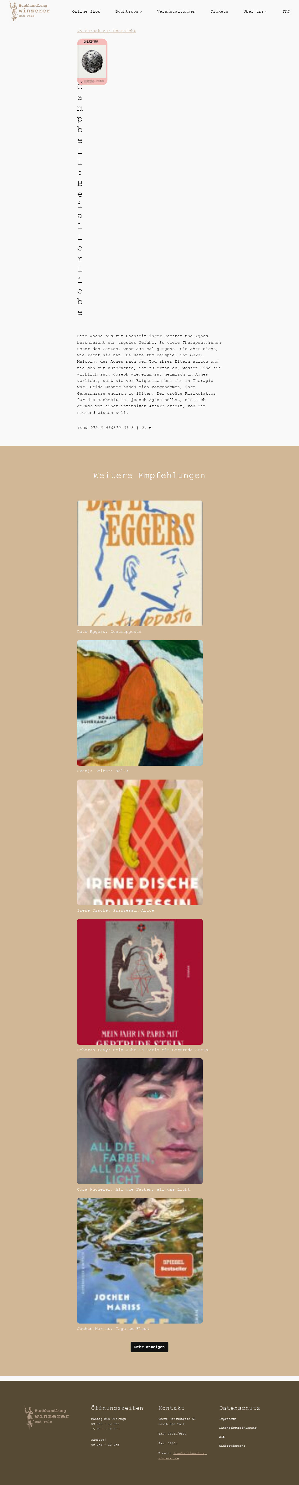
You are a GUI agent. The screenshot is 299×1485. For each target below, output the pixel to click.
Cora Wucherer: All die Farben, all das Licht (133, 1189)
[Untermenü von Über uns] (266, 12)
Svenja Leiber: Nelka (102, 771)
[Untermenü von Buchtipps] (140, 12)
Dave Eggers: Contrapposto (109, 631)
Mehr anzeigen (149, 1347)
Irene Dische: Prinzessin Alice (115, 910)
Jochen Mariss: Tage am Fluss (113, 1328)
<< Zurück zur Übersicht (106, 31)
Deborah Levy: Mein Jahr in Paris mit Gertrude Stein (142, 1050)
